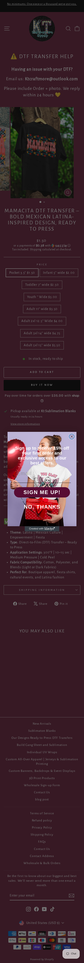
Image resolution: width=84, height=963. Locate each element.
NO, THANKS (42, 507)
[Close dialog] (71, 436)
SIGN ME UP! (42, 492)
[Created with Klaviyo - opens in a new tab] (42, 528)
